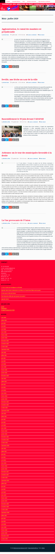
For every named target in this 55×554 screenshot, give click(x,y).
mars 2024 (3, 393)
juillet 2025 (4, 355)
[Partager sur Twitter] (7, 66)
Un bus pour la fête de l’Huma (8, 293)
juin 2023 (3, 419)
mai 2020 (3, 521)
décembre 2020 (5, 503)
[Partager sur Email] (17, 66)
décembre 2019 (5, 535)
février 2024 (4, 396)
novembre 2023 (5, 404)
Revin (24, 1)
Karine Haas (6, 34)
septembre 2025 (5, 349)
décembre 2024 (5, 375)
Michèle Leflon (6, 122)
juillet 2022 (4, 451)
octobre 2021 (4, 477)
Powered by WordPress (33, 548)
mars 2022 (3, 463)
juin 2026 (3, 323)
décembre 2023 (5, 401)
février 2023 (4, 431)
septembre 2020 (5, 512)
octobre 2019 (4, 538)
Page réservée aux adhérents (44, 1)
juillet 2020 (4, 515)
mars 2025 (3, 367)
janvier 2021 (4, 501)
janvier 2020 (4, 533)
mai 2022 (3, 457)
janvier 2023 (4, 434)
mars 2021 (3, 495)
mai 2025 (3, 361)
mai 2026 (3, 326)
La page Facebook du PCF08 (7, 310)
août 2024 (3, 378)
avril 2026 (3, 329)
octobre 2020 (4, 509)
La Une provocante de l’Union (16, 220)
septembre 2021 (5, 480)
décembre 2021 (5, 471)
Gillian (43, 548)
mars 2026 (3, 332)
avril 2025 (3, 364)
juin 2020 (3, 518)
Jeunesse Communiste (31, 1)
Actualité (8, 1)
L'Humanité (4, 308)
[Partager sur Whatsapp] (13, 66)
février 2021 (4, 498)
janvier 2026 (4, 337)
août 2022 (3, 448)
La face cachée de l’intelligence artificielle (11, 287)
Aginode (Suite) (5, 299)
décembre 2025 (5, 340)
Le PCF (2, 306)
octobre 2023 (4, 407)
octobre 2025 (4, 346)
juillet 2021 (4, 483)
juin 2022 (3, 454)
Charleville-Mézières (16, 1)
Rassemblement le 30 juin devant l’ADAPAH (23, 119)
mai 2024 (3, 387)
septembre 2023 (5, 410)
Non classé (41, 34)
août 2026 (3, 317)
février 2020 (4, 530)
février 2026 (4, 335)
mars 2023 (3, 428)
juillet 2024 (4, 381)
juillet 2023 (4, 416)
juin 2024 (3, 384)
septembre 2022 (5, 445)
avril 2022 (3, 460)
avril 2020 (3, 524)
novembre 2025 (5, 343)
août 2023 (3, 413)
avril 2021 (3, 492)
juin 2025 (3, 358)
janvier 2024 (4, 399)
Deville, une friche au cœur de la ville (20, 79)
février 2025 (4, 369)
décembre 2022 (5, 436)
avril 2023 (3, 425)
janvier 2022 (4, 469)
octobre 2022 (4, 442)
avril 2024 (3, 390)
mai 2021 (3, 489)
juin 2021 (3, 486)
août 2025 (3, 352)
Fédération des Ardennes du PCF (20, 548)
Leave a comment (32, 35)
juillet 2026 (4, 320)
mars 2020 (3, 527)
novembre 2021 (5, 474)
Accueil (2, 1)
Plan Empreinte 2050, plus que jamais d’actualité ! (13, 296)
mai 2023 (3, 422)
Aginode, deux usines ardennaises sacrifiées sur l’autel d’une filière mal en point (21, 290)
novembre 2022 (5, 439)
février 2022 (4, 466)
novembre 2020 (5, 506)
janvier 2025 (4, 372)
